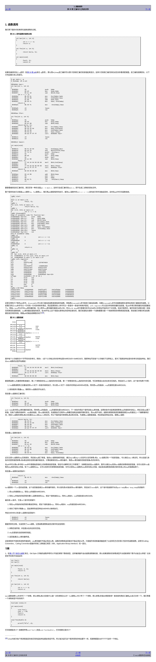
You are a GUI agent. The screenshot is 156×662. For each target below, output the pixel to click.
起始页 (78, 655)
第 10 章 (32, 72)
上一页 (8, 9)
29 (43, 313)
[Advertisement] (78, 15)
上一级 (78, 653)
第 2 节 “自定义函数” (17, 553)
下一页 (147, 9)
